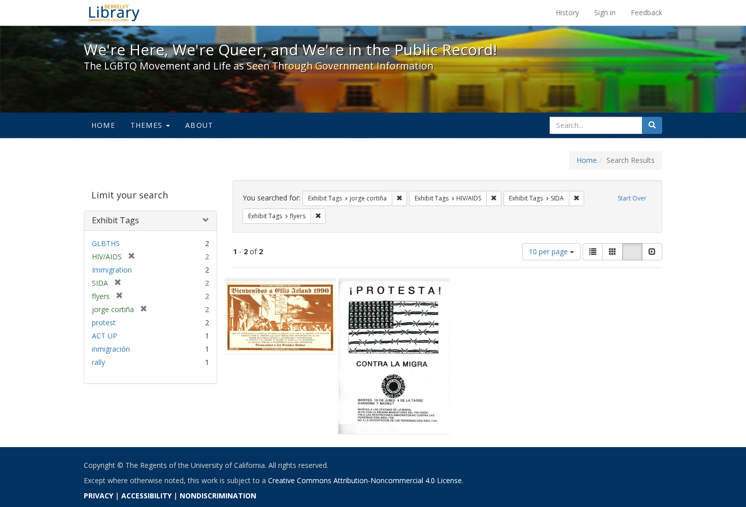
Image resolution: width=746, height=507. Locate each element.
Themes (147, 125)
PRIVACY (98, 495)
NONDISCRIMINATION (218, 495)
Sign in (605, 12)
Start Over (632, 198)
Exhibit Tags (115, 220)
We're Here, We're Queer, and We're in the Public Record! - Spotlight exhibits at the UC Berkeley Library (114, 12)
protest (104, 322)
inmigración (111, 349)
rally (98, 362)
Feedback (646, 12)
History (567, 12)
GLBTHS (106, 243)
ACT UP (104, 336)
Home (103, 125)
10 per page (549, 251)
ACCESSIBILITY (146, 495)
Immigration (112, 270)
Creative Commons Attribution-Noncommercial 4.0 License (365, 480)
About (199, 125)
